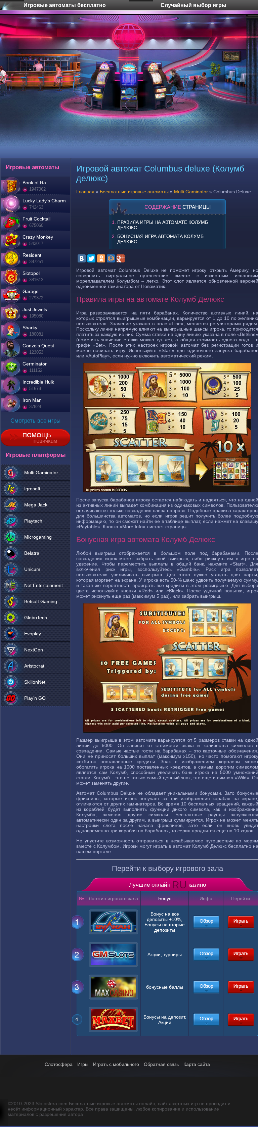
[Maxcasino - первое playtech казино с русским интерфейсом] (205, 987)
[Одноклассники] (101, 258)
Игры (82, 1064)
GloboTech (35, 617)
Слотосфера (59, 1064)
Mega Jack (35, 504)
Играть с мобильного (116, 1064)
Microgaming (38, 537)
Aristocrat (34, 666)
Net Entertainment (43, 585)
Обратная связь (161, 1064)
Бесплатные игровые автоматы (134, 191)
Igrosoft (32, 488)
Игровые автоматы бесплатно (64, 1)
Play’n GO (35, 698)
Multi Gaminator (41, 472)
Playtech (33, 521)
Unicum (32, 569)
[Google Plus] (121, 258)
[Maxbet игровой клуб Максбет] (205, 1020)
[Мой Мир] (111, 258)
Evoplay (32, 633)
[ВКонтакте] (82, 258)
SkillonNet (34, 682)
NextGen (33, 649)
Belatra (31, 553)
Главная (85, 191)
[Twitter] (91, 258)
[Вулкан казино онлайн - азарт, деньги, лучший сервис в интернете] (205, 922)
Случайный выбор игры (193, 1)
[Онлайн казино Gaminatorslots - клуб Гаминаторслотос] (205, 954)
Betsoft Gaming (40, 601)
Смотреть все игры (35, 421)
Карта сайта (196, 1064)
